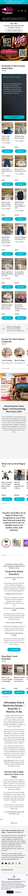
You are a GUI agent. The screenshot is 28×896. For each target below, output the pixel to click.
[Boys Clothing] (19, 352)
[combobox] (14, 18)
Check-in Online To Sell (14, 30)
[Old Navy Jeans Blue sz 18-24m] (20, 128)
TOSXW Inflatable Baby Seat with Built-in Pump (7, 307)
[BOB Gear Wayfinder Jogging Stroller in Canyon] (19, 474)
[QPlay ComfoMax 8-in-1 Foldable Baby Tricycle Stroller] (7, 474)
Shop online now (8, 760)
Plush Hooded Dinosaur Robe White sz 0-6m (6, 204)
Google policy (8, 889)
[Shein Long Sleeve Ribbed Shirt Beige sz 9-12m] (7, 264)
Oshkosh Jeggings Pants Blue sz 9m (20, 238)
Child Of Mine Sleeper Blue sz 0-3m (7, 171)
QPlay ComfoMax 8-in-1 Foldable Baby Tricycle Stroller (7, 485)
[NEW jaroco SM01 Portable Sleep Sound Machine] (19, 669)
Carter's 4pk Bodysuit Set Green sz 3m (6, 138)
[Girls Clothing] (7, 352)
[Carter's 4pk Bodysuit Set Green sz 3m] (7, 128)
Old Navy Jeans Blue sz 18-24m (19, 137)
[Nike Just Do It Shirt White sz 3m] (20, 161)
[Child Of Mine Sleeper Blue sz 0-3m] (7, 161)
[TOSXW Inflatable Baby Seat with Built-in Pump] (7, 297)
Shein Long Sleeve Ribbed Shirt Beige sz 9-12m (7, 274)
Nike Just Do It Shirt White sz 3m (20, 170)
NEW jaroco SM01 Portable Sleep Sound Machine (19, 679)
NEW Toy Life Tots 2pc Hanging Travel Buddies (7, 679)
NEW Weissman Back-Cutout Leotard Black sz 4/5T (20, 205)
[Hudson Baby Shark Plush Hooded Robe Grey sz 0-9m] (7, 229)
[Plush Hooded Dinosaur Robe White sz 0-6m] (7, 194)
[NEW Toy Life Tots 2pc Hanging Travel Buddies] (7, 669)
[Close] (26, 875)
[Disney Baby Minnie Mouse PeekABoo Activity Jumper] (20, 297)
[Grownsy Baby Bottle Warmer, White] (20, 264)
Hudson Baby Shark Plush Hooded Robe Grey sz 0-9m (6, 240)
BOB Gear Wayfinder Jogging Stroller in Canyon (19, 485)
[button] (22, 10)
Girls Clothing (7, 360)
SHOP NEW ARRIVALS (14, 117)
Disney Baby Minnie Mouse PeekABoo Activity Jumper (20, 307)
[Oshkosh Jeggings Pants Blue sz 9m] (20, 229)
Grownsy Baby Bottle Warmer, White (19, 274)
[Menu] (25, 10)
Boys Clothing (19, 360)
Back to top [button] (14, 823)
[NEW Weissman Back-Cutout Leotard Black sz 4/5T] (20, 194)
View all (4, 70)
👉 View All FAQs (14, 649)
